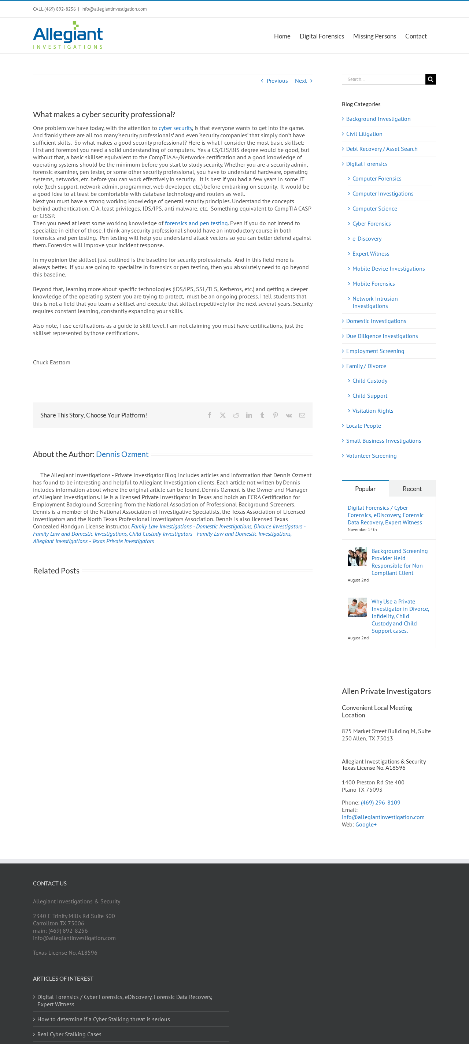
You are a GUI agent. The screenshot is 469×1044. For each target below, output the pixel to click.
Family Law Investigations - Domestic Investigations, (192, 526)
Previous (277, 80)
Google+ (366, 824)
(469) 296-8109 (380, 802)
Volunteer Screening (371, 455)
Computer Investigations (383, 193)
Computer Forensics (377, 178)
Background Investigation (378, 118)
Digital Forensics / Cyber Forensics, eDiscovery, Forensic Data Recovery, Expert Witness (386, 515)
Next (301, 80)
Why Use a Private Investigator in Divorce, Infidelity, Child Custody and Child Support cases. (400, 616)
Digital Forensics (367, 163)
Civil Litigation (364, 133)
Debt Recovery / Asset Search (382, 148)
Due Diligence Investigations (382, 335)
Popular (365, 489)
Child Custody (369, 380)
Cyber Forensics (371, 223)
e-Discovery (366, 238)
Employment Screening (375, 350)
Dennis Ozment (122, 453)
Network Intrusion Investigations (375, 302)
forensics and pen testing (196, 223)
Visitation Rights (373, 410)
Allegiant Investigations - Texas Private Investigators (93, 541)
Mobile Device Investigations (388, 268)
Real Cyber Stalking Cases (69, 1034)
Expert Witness (370, 253)
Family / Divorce (366, 365)
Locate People (363, 425)
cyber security (175, 127)
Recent (412, 489)
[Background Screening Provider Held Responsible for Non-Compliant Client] (357, 550)
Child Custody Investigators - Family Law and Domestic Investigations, (210, 533)
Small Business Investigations (383, 440)
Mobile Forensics (373, 283)
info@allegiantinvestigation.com (114, 9)
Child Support (369, 395)
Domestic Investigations (376, 320)
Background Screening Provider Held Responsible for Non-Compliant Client (400, 561)
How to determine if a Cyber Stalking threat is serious (103, 1019)
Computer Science (374, 208)
